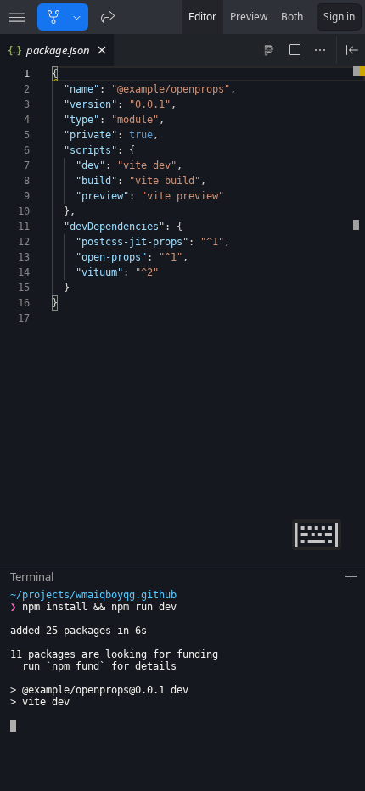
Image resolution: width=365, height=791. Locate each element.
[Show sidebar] (17, 17)
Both (292, 16)
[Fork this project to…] (76, 17)
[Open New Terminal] (351, 577)
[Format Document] (269, 50)
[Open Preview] (352, 50)
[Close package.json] (101, 50)
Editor (202, 16)
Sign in (339, 16)
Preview (248, 16)
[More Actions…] (320, 50)
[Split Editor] (294, 50)
